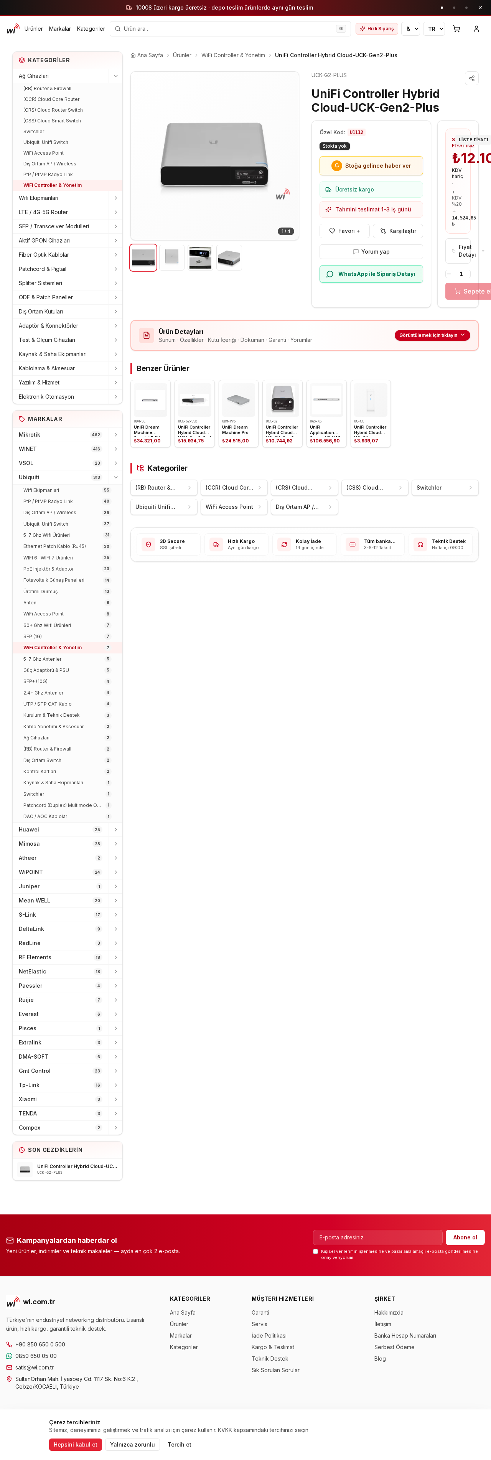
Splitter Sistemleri (40, 283)
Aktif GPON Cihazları (44, 240)
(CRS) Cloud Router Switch (53, 110)
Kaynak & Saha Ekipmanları (53, 354)
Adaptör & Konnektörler (48, 325)
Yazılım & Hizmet (39, 382)
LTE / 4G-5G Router (43, 212)
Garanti (260, 1312)
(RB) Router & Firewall (47, 88)
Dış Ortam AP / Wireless (49, 164)
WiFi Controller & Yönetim (52, 185)
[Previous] (142, 156)
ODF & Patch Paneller (46, 297)
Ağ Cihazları (34, 76)
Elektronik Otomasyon (46, 396)
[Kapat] (480, 7)
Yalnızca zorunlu (132, 1444)
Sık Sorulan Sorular (276, 1370)
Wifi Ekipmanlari (38, 198)
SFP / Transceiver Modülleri (54, 226)
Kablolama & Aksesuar (47, 368)
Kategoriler (91, 28)
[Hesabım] (476, 28)
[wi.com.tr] (13, 29)
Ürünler (34, 28)
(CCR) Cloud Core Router (51, 99)
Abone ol (465, 1237)
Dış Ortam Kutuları (41, 311)
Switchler (33, 131)
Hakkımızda (389, 1312)
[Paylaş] (472, 78)
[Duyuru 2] (454, 7)
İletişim (382, 1324)
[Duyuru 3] (466, 7)
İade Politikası (269, 1335)
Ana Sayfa (183, 1312)
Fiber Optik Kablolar (44, 254)
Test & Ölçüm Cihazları (47, 340)
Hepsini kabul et (75, 1444)
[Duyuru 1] (442, 7)
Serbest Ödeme (394, 1347)
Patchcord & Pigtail (42, 269)
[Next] (287, 156)
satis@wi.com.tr (34, 1367)
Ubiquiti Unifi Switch (45, 142)
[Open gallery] (215, 156)
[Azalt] (449, 274)
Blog (380, 1358)
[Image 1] (143, 258)
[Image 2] (172, 258)
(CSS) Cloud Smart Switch (52, 121)
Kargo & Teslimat (273, 1347)
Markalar (60, 28)
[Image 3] (200, 258)
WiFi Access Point (43, 153)
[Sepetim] (456, 28)
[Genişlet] (115, 198)
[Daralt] (115, 76)
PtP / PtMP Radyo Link (48, 174)
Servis (259, 1324)
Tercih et (179, 1444)
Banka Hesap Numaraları (405, 1335)
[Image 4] (229, 258)
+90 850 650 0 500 (40, 1344)
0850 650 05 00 (36, 1356)
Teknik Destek (270, 1358)
